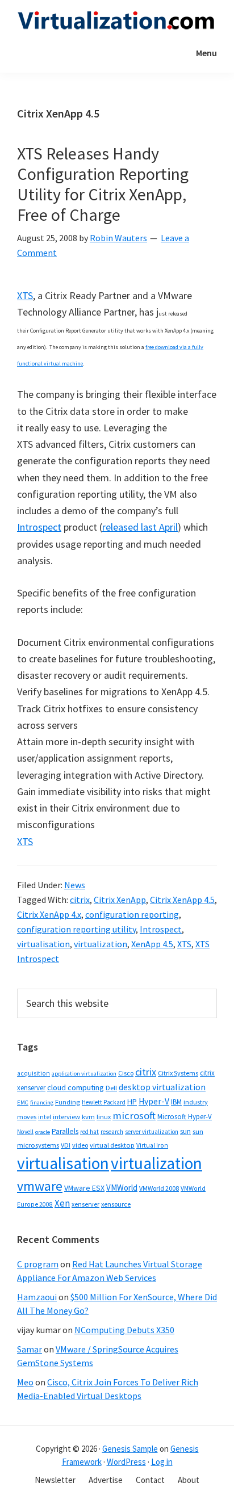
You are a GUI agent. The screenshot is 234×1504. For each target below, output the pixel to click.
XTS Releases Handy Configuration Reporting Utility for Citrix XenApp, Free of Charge (103, 183)
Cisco (125, 1073)
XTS (25, 295)
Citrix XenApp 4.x (49, 914)
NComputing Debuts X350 (124, 1329)
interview (66, 1116)
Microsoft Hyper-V (184, 1116)
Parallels (65, 1131)
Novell (25, 1132)
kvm (88, 1116)
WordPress (126, 1461)
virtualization (100, 944)
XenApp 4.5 (152, 944)
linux (104, 1116)
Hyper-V (154, 1101)
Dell (111, 1087)
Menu (206, 52)
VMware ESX (84, 1188)
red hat (89, 1132)
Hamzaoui (37, 1297)
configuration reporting (132, 914)
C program (37, 1264)
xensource (116, 1204)
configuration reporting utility (76, 929)
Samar (29, 1349)
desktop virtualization (162, 1087)
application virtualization (84, 1073)
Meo (25, 1382)
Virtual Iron (152, 1145)
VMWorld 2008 (159, 1188)
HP (132, 1102)
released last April (140, 526)
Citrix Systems (178, 1073)
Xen (62, 1203)
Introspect (39, 526)
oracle (42, 1132)
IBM (176, 1102)
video (80, 1145)
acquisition (33, 1073)
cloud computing (75, 1087)
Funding (67, 1102)
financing (41, 1102)
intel (44, 1117)
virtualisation (43, 944)
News (74, 884)
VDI (65, 1145)
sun (185, 1131)
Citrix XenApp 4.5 (182, 899)
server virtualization (151, 1132)
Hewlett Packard (104, 1102)
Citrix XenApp (120, 899)
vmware (39, 1186)
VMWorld (121, 1187)
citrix (80, 899)
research (112, 1132)
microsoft (134, 1115)
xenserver (85, 1204)
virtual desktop (112, 1145)
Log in (162, 1461)
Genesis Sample (130, 1448)
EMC (22, 1102)
